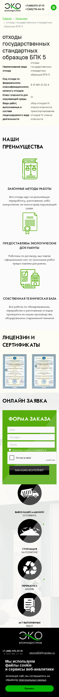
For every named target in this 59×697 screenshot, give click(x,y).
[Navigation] (54, 7)
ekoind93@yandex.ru (42, 652)
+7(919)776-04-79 (34, 9)
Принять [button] (29, 688)
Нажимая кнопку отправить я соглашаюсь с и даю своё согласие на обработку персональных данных (27, 449)
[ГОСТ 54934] (15, 371)
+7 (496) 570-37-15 (12, 651)
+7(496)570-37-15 (34, 5)
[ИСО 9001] (44, 371)
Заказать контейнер (29, 470)
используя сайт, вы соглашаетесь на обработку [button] (28, 678)
